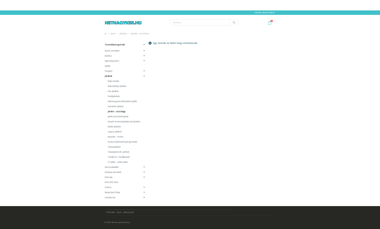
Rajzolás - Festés (115, 136)
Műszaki (108, 177)
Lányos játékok (115, 131)
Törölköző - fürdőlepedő (118, 156)
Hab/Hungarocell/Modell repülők (122, 101)
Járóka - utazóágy (117, 111)
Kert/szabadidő (111, 167)
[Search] (234, 22)
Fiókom (258, 12)
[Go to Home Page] (105, 34)
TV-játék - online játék (118, 162)
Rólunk (110, 212)
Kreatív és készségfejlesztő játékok (124, 121)
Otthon (108, 187)
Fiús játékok (113, 91)
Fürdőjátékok (114, 96)
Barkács (108, 55)
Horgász (109, 70)
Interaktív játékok (116, 106)
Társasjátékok (114, 146)
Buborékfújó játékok (117, 86)
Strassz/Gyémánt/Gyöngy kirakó (122, 141)
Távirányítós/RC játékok (118, 151)
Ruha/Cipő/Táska (112, 192)
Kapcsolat (129, 212)
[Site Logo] (123, 22)
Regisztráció (268, 12)
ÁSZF (119, 212)
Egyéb (107, 65)
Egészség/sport (112, 60)
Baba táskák (113, 81)
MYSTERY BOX (111, 182)
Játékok (108, 76)
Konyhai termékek (113, 172)
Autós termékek (112, 50)
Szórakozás (110, 197)
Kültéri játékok (114, 126)
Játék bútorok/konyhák (118, 116)
